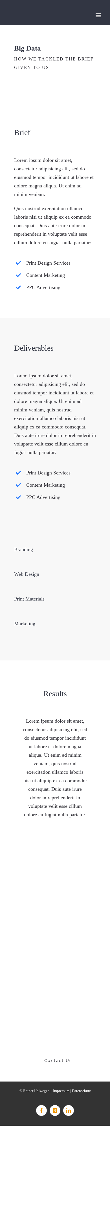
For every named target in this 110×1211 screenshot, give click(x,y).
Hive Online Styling (27, 974)
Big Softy (82, 888)
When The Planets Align (27, 888)
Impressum (61, 1091)
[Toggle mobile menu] (99, 15)
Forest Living (27, 931)
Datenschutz (81, 1091)
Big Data (82, 931)
